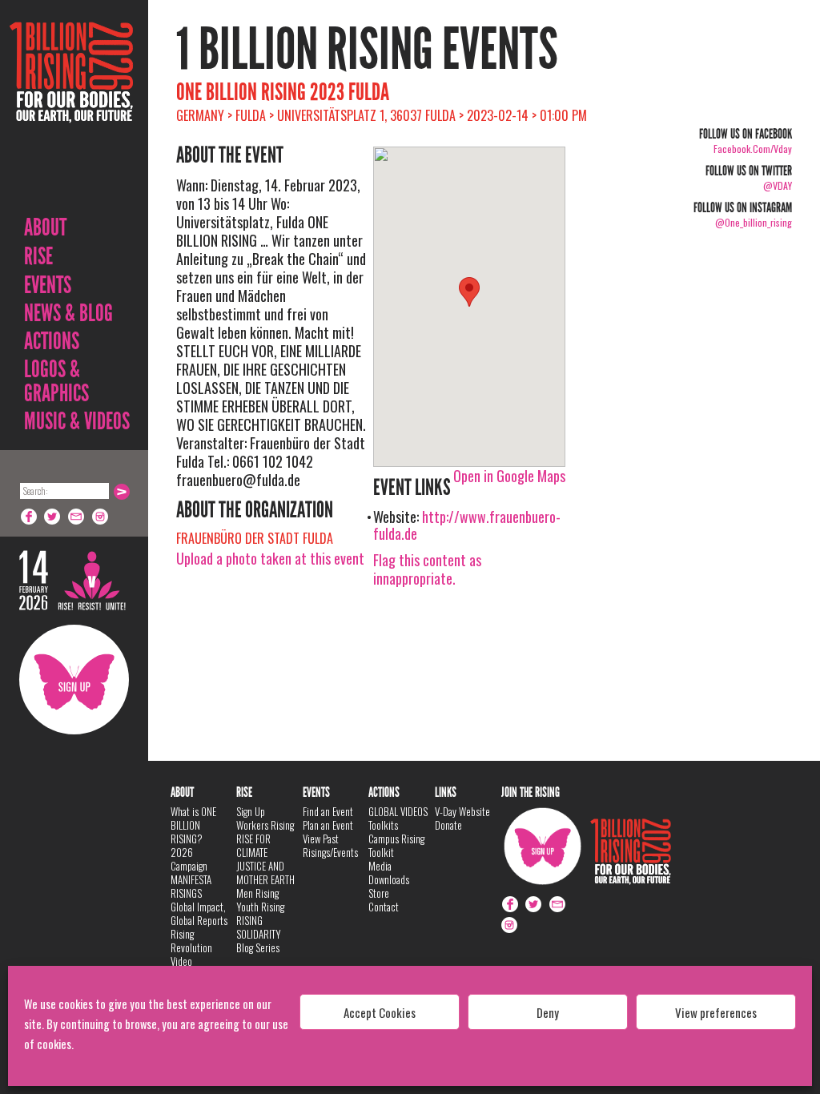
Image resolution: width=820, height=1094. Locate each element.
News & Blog (68, 313)
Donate (448, 825)
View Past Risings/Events (330, 845)
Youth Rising (260, 907)
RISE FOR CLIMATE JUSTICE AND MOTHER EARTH (265, 859)
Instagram (101, 516)
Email (77, 516)
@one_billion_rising (753, 222)
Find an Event (328, 811)
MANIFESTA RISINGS (191, 886)
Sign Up (74, 679)
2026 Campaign (189, 859)
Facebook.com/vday (752, 148)
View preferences (716, 1012)
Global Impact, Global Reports (199, 913)
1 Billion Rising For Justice (71, 111)
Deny (548, 1012)
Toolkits (383, 825)
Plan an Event (328, 825)
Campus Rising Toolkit (396, 845)
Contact (383, 907)
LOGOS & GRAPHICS (56, 381)
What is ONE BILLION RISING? (193, 825)
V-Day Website (462, 811)
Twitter (53, 516)
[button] (469, 292)
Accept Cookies (380, 1012)
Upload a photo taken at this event (270, 558)
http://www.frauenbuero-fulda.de (467, 525)
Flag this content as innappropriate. (427, 569)
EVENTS (47, 285)
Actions (51, 341)
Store (378, 893)
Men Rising (257, 893)
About (45, 227)
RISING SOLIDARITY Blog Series (258, 933)
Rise (38, 256)
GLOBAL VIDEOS (398, 811)
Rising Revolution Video (191, 947)
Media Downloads (388, 872)
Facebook (29, 516)
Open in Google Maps (509, 475)
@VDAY (777, 185)
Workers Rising (265, 825)
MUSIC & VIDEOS (77, 421)
